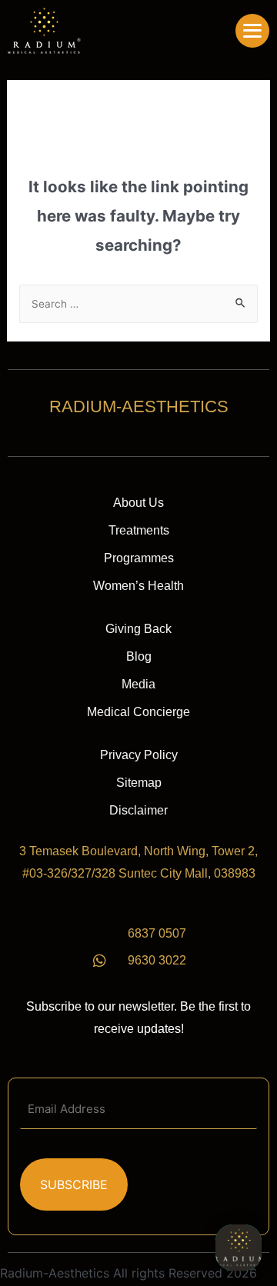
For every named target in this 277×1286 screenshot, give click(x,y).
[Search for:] (139, 303)
